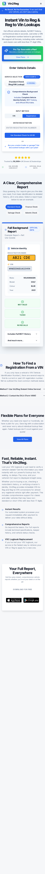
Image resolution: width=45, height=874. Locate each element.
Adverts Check (31, 213)
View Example (30, 77)
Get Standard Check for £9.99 (22, 135)
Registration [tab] (31, 116)
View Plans (20, 57)
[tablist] (22, 116)
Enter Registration (22, 123)
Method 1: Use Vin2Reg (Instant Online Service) (20, 389)
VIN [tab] (13, 116)
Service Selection (13, 77)
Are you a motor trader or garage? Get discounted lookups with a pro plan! (23, 146)
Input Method (22, 111)
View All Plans (22, 439)
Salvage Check (14, 213)
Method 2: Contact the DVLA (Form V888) (18, 395)
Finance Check (32, 207)
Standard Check (13, 207)
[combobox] (22, 83)
